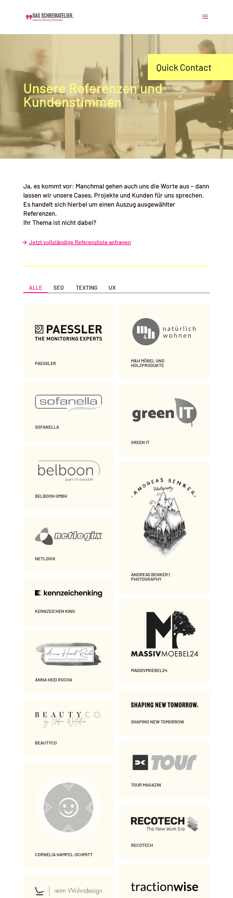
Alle (35, 287)
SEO (58, 287)
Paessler (45, 363)
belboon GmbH (51, 496)
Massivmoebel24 (149, 670)
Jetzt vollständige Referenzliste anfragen (80, 242)
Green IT (140, 442)
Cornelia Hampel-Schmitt (64, 854)
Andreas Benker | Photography (150, 577)
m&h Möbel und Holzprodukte (148, 363)
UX (112, 287)
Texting (86, 287)
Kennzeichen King (55, 611)
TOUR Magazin (146, 784)
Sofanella (47, 427)
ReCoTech (142, 845)
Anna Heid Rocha (53, 679)
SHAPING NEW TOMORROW (157, 721)
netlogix (45, 558)
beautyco (46, 742)
